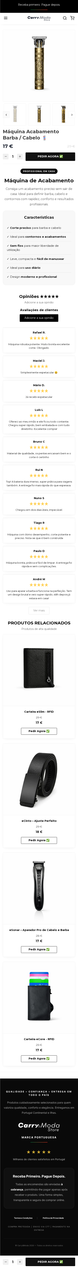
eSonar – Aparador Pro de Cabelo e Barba (39, 930)
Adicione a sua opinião (39, 318)
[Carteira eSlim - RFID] (39, 670)
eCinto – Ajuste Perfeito (39, 821)
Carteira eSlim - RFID (39, 711)
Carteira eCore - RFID (39, 1039)
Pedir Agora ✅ (50, 156)
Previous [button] (6, 114)
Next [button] (71, 114)
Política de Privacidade (53, 1218)
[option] (39, 65)
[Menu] (6, 18)
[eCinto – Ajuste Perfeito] (39, 779)
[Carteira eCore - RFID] (39, 997)
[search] (65, 18)
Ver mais (39, 610)
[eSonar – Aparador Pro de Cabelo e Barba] (39, 888)
